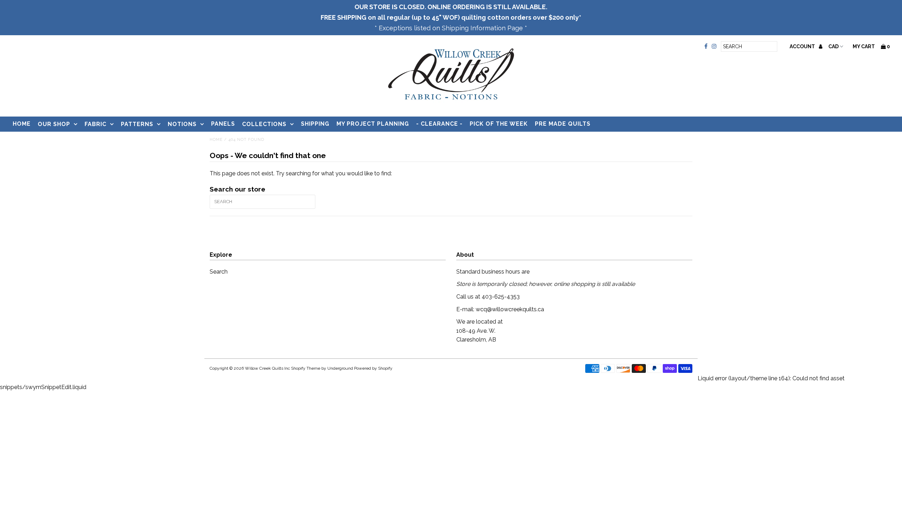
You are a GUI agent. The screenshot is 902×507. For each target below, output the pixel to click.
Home (22, 123)
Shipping (315, 123)
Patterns (137, 124)
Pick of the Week (499, 123)
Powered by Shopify (373, 368)
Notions (182, 124)
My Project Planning (372, 123)
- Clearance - (439, 123)
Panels (223, 123)
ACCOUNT (803, 46)
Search (219, 271)
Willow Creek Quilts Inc (267, 368)
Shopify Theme (305, 368)
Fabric (95, 124)
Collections (264, 124)
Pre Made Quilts (563, 123)
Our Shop (54, 124)
